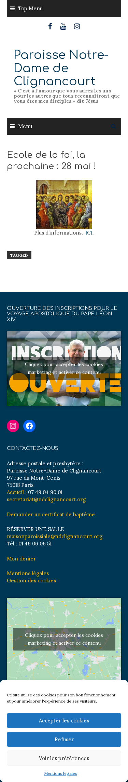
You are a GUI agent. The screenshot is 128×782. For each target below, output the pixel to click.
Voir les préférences (64, 758)
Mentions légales (60, 773)
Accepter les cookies (64, 720)
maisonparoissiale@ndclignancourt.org (54, 536)
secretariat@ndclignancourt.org (46, 499)
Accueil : (17, 492)
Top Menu (30, 8)
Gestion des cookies (31, 580)
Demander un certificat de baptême (51, 514)
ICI (89, 232)
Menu (25, 126)
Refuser (64, 739)
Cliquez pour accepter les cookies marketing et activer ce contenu (64, 368)
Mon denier (21, 558)
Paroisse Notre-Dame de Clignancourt (61, 68)
